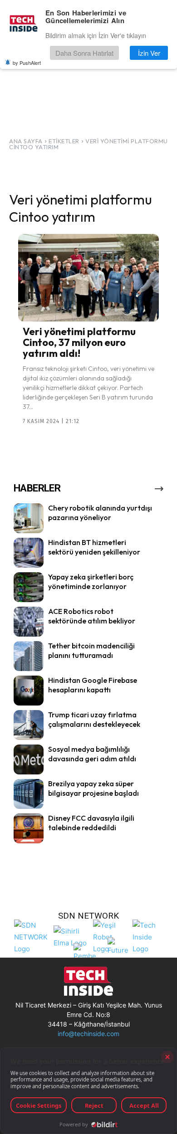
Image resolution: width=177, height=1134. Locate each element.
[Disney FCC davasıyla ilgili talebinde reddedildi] (29, 828)
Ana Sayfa (26, 141)
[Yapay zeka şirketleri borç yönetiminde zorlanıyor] (29, 587)
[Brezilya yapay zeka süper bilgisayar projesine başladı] (29, 794)
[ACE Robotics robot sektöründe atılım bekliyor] (29, 622)
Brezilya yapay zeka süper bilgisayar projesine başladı (93, 788)
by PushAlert (27, 62)
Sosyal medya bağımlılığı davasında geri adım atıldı (92, 754)
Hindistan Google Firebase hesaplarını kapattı (92, 685)
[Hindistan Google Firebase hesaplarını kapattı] (29, 691)
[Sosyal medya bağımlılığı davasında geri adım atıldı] (29, 759)
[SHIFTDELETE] (31, 935)
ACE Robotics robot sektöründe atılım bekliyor (91, 616)
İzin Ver (149, 53)
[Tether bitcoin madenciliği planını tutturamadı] (29, 656)
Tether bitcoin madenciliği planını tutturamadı (91, 650)
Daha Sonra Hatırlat (84, 53)
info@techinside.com (88, 1033)
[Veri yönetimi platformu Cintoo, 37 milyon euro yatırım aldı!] (88, 277)
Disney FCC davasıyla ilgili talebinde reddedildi (91, 822)
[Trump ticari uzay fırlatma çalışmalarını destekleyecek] (29, 725)
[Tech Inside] (150, 935)
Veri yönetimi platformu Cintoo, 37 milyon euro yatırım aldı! (79, 342)
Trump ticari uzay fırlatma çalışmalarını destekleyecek (94, 719)
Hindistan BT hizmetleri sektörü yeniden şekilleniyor (94, 547)
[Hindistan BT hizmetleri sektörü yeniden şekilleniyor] (29, 553)
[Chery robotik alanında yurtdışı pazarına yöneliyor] (29, 518)
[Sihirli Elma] (71, 936)
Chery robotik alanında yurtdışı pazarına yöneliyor (100, 512)
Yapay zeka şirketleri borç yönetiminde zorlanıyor (90, 581)
